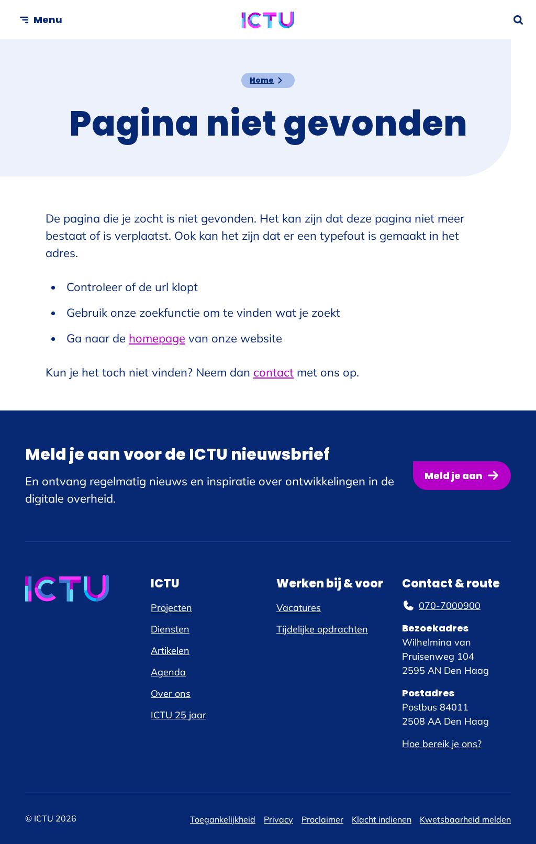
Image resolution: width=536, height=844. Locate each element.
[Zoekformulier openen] (518, 19)
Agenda (168, 672)
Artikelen (170, 651)
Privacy (278, 819)
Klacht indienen (381, 819)
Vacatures (298, 608)
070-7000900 (450, 605)
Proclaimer (322, 819)
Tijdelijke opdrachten (322, 629)
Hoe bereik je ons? (442, 744)
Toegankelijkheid (222, 819)
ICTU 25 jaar (178, 715)
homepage (157, 338)
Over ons (171, 693)
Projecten (171, 608)
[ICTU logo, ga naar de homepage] (268, 20)
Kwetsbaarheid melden (465, 819)
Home (262, 80)
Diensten (170, 629)
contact (273, 372)
